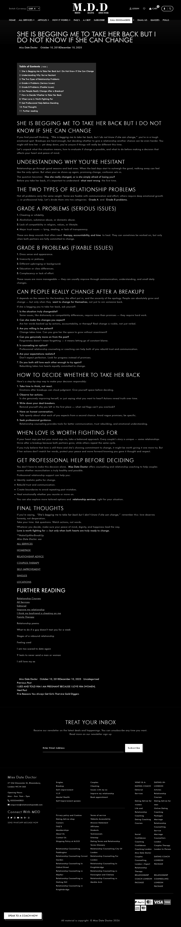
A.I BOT (86, 20)
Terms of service (98, 815)
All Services (23, 602)
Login (135, 9)
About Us (60, 834)
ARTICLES (43, 20)
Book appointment (99, 797)
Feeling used (24, 642)
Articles (157, 790)
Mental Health (63, 797)
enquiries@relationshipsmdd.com (26, 805)
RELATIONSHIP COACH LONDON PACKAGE (143, 879)
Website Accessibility (100, 819)
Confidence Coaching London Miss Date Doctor (143, 849)
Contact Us (61, 838)
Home (12, 20)
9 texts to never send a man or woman (39, 655)
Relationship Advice (30, 556)
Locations (24, 582)
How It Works (60, 20)
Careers (60, 823)
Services (139, 793)
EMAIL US (142, 20)
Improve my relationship (31, 609)
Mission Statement (99, 823)
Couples (94, 782)
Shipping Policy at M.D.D (68, 841)
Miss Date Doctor (28, 47)
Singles (22, 575)
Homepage (24, 550)
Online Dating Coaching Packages (161, 812)
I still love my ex (26, 661)
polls (166, 20)
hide (44, 66)
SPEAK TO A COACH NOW (23, 915)
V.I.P (58, 793)
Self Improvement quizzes (68, 801)
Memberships (62, 830)
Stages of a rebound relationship (35, 636)
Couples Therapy (28, 562)
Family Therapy (25, 617)
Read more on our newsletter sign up (91, 734)
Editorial (21, 605)
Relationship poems (28, 623)
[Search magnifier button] (171, 14)
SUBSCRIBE (99, 20)
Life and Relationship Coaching (141, 812)
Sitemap (94, 838)
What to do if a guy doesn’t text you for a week (44, 629)
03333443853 (17, 800)
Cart (154, 9)
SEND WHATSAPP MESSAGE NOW (23, 823)
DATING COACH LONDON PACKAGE (162, 860)
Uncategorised (91, 679)
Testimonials (96, 834)
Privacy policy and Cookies (69, 815)
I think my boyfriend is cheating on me (39, 613)
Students (94, 830)
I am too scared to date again (34, 648)
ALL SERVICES (26, 20)
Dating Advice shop (65, 819)
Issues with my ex (98, 790)
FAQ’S (77, 20)
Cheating (94, 786)
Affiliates (94, 826)
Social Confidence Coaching (140, 838)
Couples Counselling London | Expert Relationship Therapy (142, 863)
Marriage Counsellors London (159, 838)
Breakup (60, 786)
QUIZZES (155, 20)
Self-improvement (29, 569)
